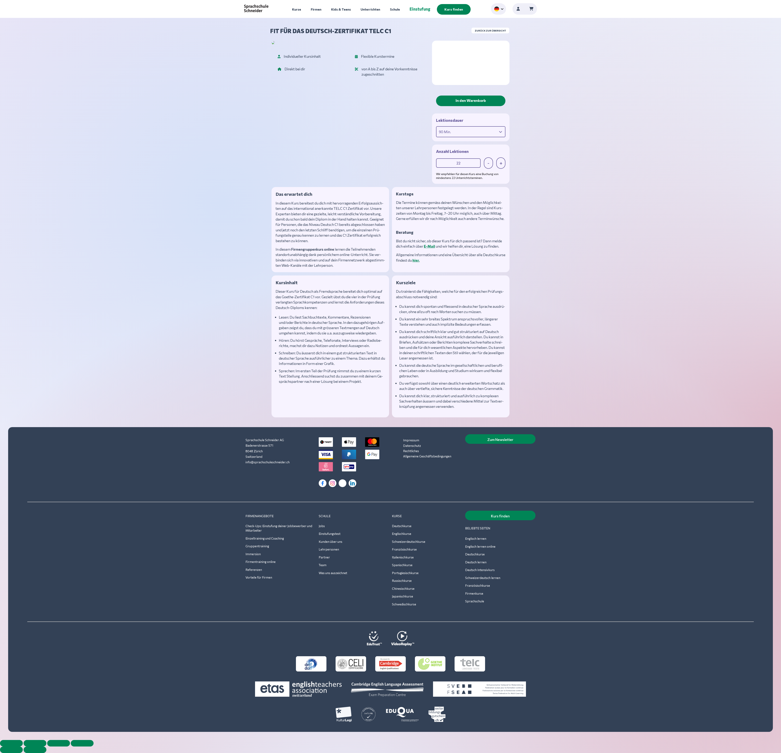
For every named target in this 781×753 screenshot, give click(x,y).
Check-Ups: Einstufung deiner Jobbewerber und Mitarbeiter (278, 528)
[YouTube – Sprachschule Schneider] (342, 483)
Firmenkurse (474, 593)
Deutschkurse (401, 526)
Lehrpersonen (329, 549)
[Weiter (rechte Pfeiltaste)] (35, 749)
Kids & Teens (341, 9)
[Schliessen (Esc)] (82, 743)
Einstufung (420, 8)
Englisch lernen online (480, 546)
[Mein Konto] (518, 9)
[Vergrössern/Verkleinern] (11, 743)
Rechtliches (411, 451)
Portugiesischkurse (405, 573)
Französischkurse (404, 549)
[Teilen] (58, 743)
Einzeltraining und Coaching (264, 538)
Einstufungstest (329, 533)
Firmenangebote (259, 516)
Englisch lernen (475, 538)
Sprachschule (474, 601)
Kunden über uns (330, 541)
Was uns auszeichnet (333, 573)
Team (322, 565)
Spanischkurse (402, 565)
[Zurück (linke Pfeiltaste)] (11, 749)
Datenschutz (412, 445)
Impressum (411, 440)
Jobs (322, 526)
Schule (395, 9)
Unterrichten (370, 9)
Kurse (296, 9)
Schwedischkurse (404, 604)
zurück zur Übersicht (490, 30)
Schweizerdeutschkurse (408, 541)
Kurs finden (453, 9)
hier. (416, 260)
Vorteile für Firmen (258, 577)
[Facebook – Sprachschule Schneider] (322, 483)
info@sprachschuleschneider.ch (267, 462)
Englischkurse (401, 533)
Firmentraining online (260, 562)
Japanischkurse (402, 596)
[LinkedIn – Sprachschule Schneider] (352, 483)
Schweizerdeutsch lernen (482, 578)
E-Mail (429, 246)
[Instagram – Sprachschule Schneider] (332, 483)
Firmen (316, 9)
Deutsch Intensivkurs (480, 570)
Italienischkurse (403, 557)
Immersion (253, 554)
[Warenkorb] (531, 9)
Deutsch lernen (475, 562)
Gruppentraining (257, 546)
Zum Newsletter (500, 439)
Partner (324, 557)
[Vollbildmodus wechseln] (35, 743)
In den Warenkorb (471, 100)
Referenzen (253, 569)
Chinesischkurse (403, 588)
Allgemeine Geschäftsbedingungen (427, 456)
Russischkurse (402, 580)
